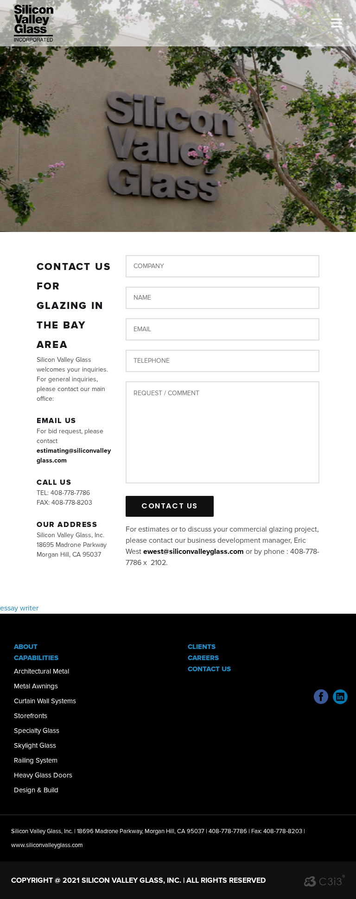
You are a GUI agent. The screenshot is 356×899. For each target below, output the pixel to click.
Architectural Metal (41, 671)
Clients (202, 646)
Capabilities (36, 658)
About (26, 646)
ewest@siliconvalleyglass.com (193, 551)
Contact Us (209, 669)
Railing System (35, 760)
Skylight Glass (35, 745)
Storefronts (30, 716)
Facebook (321, 696)
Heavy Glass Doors (43, 775)
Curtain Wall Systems (45, 701)
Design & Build (36, 790)
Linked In (340, 696)
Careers (203, 658)
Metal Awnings (36, 686)
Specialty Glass (36, 730)
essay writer (19, 608)
